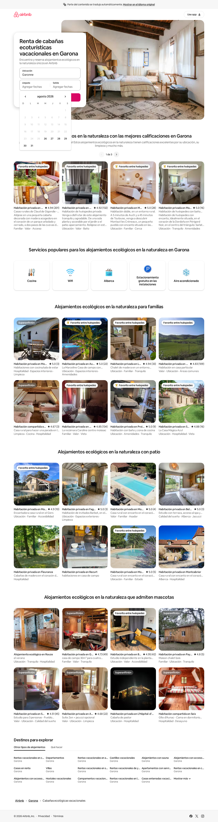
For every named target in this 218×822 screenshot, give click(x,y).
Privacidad (44, 816)
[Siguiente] (116, 154)
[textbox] (34, 87)
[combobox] (50, 75)
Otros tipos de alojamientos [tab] (29, 747)
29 (65, 138)
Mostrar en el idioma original (139, 4)
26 (45, 138)
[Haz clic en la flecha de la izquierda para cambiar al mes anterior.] (25, 97)
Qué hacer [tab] (56, 747)
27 (52, 138)
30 (25, 145)
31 (32, 145)
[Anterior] (101, 154)
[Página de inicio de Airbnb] (22, 14)
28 (58, 138)
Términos (58, 816)
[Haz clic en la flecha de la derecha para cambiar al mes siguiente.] (65, 97)
